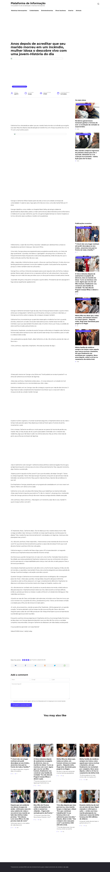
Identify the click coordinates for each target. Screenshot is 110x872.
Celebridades (34, 10)
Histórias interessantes (19, 10)
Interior (70, 10)
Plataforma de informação (28, 3)
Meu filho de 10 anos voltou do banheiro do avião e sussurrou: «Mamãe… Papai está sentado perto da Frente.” (43, 809)
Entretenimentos (47, 10)
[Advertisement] (55, 29)
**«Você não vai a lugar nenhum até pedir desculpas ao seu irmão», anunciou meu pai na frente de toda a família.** (87, 247)
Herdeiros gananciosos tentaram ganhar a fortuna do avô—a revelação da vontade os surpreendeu (87, 124)
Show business (60, 10)
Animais (78, 10)
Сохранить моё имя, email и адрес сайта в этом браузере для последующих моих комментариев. (39, 701)
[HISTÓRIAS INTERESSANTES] (87, 117)
